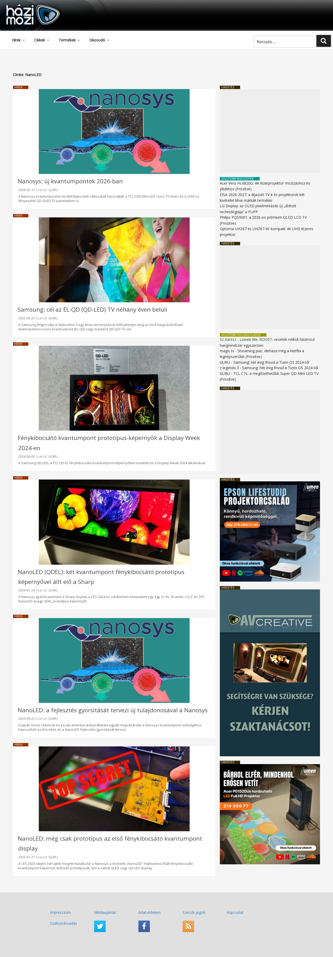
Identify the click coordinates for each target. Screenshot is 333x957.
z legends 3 (229, 367)
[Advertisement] (270, 131)
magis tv (227, 350)
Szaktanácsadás (63, 923)
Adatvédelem (149, 912)
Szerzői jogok (194, 912)
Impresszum (60, 912)
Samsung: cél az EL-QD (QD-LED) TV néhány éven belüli (92, 309)
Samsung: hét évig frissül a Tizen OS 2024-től (271, 362)
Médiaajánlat (105, 912)
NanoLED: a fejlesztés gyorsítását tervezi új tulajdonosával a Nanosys (113, 710)
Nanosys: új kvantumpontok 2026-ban (70, 181)
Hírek (16, 39)
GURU (53, 189)
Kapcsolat (235, 912)
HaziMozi (25, 6)
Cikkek (39, 39)
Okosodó (97, 39)
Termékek (67, 39)
